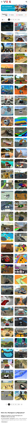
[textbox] (3, 19)
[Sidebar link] (1, 1)
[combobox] (3, 19)
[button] (4, 9)
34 (18, 19)
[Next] (25, 14)
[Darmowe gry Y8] (6, 2)
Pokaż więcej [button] (4, 421)
